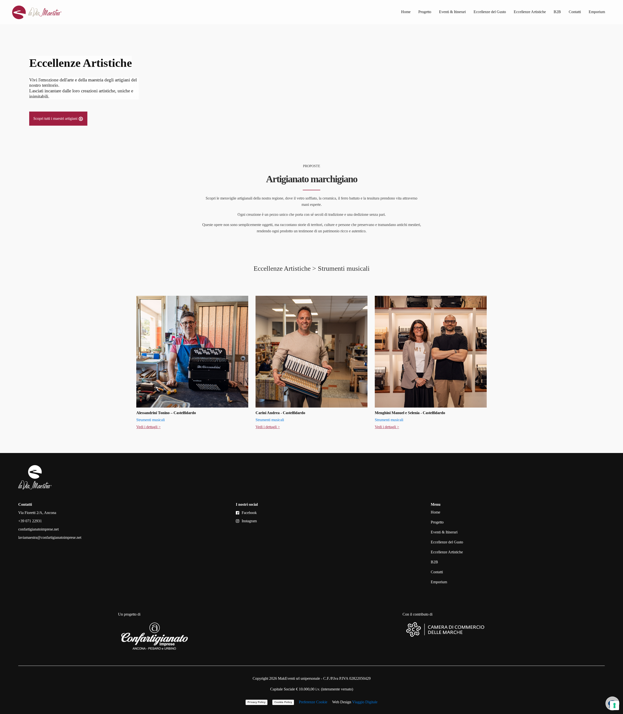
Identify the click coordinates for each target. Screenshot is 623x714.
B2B (557, 12)
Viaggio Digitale (364, 702)
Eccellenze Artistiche (530, 12)
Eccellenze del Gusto (490, 12)
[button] (58, 119)
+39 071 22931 (30, 521)
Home (406, 12)
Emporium (597, 12)
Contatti (575, 12)
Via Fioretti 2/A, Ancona (37, 513)
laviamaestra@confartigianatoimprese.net (49, 537)
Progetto (424, 12)
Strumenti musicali (150, 420)
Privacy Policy (256, 702)
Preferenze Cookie (313, 702)
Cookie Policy (283, 702)
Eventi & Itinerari (452, 12)
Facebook (249, 513)
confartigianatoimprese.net (38, 529)
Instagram (249, 521)
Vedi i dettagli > (148, 427)
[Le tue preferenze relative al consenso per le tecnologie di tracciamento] (614, 705)
